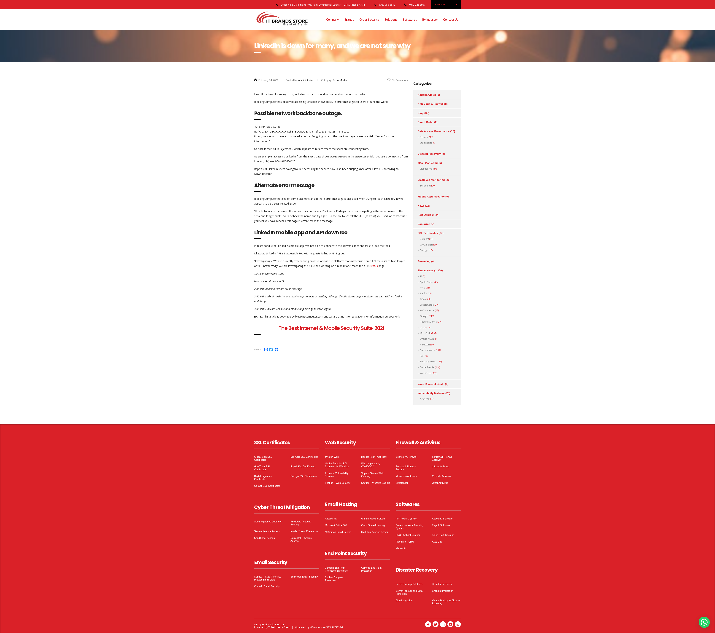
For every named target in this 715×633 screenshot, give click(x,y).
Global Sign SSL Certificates (263, 458)
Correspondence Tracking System (409, 527)
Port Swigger (426, 214)
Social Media (427, 367)
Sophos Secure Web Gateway (372, 475)
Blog (421, 112)
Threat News (425, 270)
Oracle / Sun (427, 338)
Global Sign (426, 244)
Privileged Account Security (300, 523)
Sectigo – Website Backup (375, 482)
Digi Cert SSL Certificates (304, 456)
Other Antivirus (440, 482)
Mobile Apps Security (431, 196)
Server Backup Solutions (409, 584)
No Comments (400, 80)
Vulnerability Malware (431, 393)
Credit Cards (427, 304)
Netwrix (424, 137)
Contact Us (450, 19)
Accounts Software (442, 518)
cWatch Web (332, 456)
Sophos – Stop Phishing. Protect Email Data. (267, 578)
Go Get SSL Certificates (267, 485)
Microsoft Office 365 (336, 525)
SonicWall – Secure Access (301, 539)
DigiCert (424, 238)
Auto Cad (437, 541)
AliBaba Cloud (427, 94)
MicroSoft (425, 333)
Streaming (424, 261)
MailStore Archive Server (374, 532)
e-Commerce (427, 310)
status (374, 266)
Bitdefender (402, 482)
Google (424, 316)
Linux (423, 327)
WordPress (426, 373)
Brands (349, 19)
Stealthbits (426, 142)
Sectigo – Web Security (337, 482)
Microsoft (401, 548)
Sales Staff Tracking (443, 535)
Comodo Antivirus (441, 476)
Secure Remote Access (267, 531)
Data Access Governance (433, 131)
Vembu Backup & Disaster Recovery (446, 602)
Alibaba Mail (331, 518)
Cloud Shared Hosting (373, 525)
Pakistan (425, 344)
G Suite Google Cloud (373, 518)
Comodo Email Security (267, 586)
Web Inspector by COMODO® (370, 465)
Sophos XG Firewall (406, 456)
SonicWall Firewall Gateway (442, 458)
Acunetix (425, 399)
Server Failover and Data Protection (409, 592)
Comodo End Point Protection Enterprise (336, 569)
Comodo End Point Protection (371, 569)
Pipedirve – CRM (405, 541)
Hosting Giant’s (428, 321)
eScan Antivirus (440, 466)
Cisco (423, 299)
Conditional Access (264, 538)
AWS (422, 287)
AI (421, 276)
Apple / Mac (426, 282)
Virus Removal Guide (431, 383)
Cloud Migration (404, 600)
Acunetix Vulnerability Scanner (336, 475)
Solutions (391, 19)
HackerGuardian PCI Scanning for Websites (337, 465)
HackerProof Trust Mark (374, 456)
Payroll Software (441, 525)
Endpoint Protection (442, 590)
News (421, 205)
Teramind (425, 185)
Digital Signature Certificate (263, 478)
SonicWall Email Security (304, 576)
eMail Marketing (428, 162)
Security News (428, 361)
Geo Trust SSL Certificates (262, 468)
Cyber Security (369, 19)
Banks (423, 293)
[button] (704, 622)
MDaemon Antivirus (406, 476)
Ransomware (427, 350)
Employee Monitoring (431, 179)
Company (332, 19)
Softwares (410, 19)
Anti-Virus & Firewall (431, 103)
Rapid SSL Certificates (302, 466)
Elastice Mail (427, 168)
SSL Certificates (428, 233)
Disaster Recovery (429, 153)
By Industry (430, 19)
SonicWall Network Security (406, 468)
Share (257, 349)
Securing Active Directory (268, 521)
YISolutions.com (276, 624)
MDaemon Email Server (338, 532)
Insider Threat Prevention (304, 531)
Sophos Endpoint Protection (334, 579)
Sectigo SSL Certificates (303, 476)
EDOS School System (408, 535)
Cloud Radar (425, 122)
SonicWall (424, 223)
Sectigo (424, 250)
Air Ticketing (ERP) (406, 518)
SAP (422, 356)
